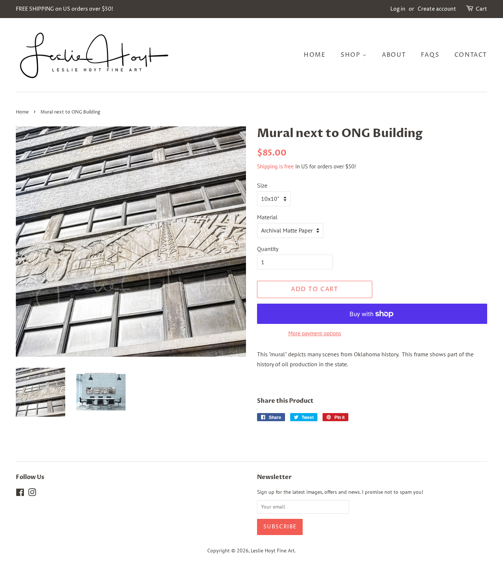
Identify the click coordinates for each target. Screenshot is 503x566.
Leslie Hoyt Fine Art (273, 550)
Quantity (267, 248)
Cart (481, 9)
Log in (397, 9)
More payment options (314, 333)
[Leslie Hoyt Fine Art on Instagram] (32, 493)
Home (315, 55)
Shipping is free (275, 166)
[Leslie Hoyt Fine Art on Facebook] (20, 493)
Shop (351, 55)
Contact (470, 55)
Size (262, 185)
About (394, 55)
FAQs (430, 55)
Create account (437, 9)
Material (267, 217)
